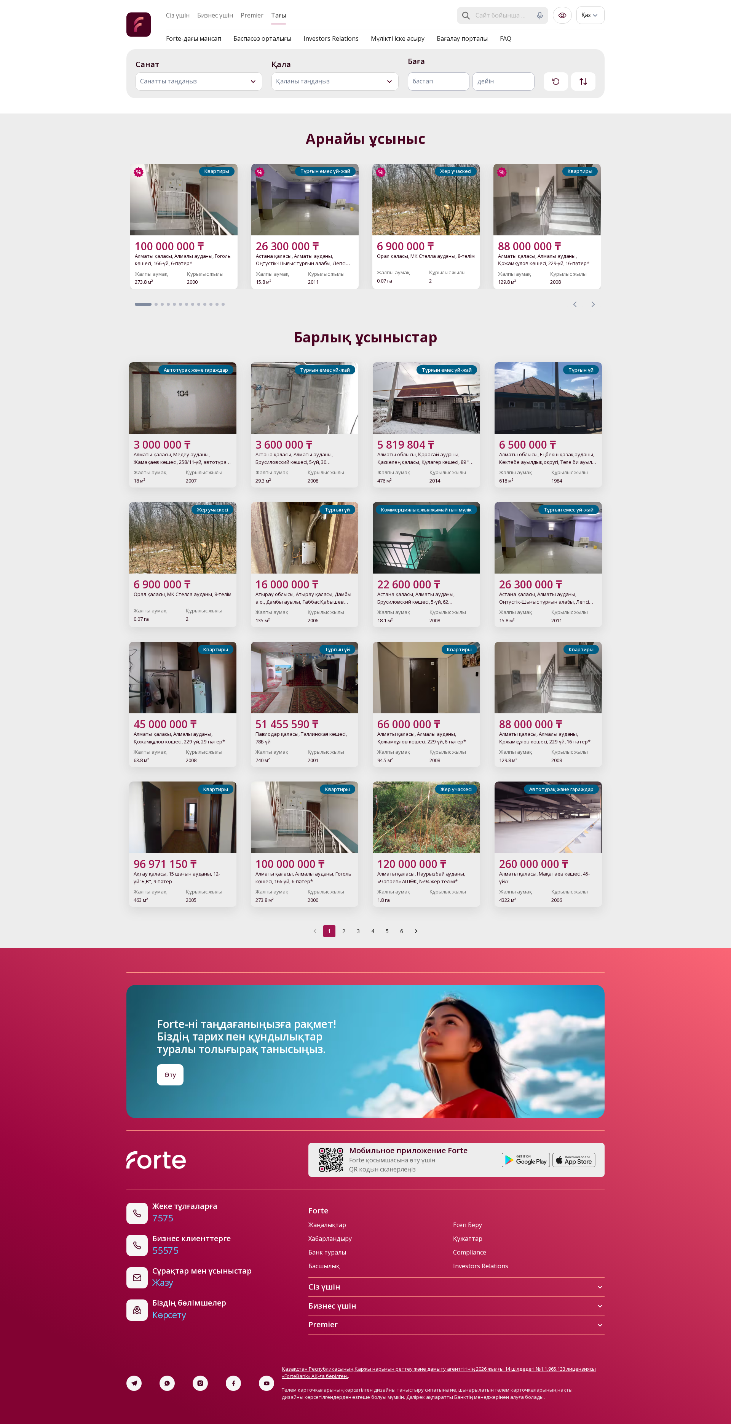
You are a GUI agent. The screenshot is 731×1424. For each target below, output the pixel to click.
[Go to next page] (416, 931)
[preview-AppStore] (573, 1160)
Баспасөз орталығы (262, 38)
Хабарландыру (330, 1238)
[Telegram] (134, 1383)
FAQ (505, 38)
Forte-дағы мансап (193, 38)
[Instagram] (200, 1383)
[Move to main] (138, 25)
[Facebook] (233, 1383)
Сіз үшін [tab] (178, 15)
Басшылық (324, 1266)
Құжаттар (467, 1238)
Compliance (469, 1252)
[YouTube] (266, 1383)
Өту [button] (170, 1075)
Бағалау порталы (462, 38)
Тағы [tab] (278, 15)
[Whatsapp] (167, 1383)
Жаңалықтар (327, 1225)
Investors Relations (331, 38)
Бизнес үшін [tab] (215, 15)
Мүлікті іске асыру (398, 38)
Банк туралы (327, 1252)
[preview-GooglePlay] (526, 1160)
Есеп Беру (467, 1225)
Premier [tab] (252, 15)
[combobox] (503, 15)
